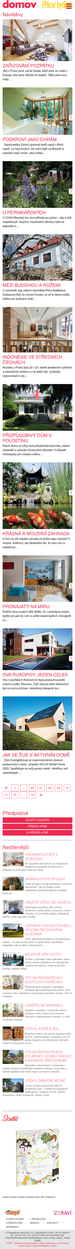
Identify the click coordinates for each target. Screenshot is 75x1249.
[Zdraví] (62, 1212)
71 (6, 794)
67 (41, 787)
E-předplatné (37, 832)
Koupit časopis (37, 820)
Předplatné (37, 826)
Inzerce (34, 1223)
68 (49, 787)
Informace (12, 1227)
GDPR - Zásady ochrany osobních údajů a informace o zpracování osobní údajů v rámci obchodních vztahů (37, 1244)
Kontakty (52, 1223)
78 (32, 794)
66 (32, 787)
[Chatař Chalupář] (12, 1212)
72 (14, 794)
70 (67, 787)
